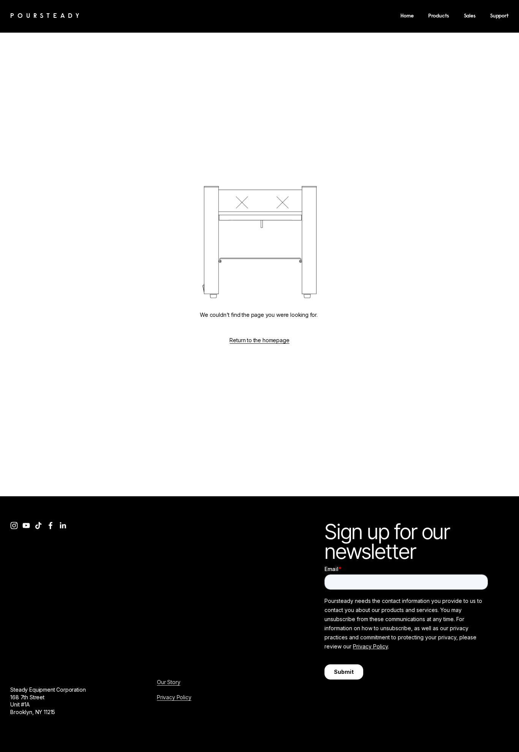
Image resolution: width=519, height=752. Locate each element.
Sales (470, 16)
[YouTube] (26, 525)
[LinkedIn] (62, 525)
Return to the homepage (259, 340)
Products (438, 16)
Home (406, 16)
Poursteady (46, 16)
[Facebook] (50, 525)
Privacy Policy (174, 697)
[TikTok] (38, 525)
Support (499, 16)
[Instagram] (14, 525)
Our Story (168, 682)
